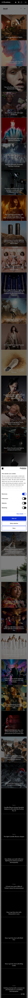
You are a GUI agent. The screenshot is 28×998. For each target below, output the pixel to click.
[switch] (24, 498)
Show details (20, 513)
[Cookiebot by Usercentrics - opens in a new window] (20, 468)
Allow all (14, 518)
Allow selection (14, 523)
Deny (14, 528)
